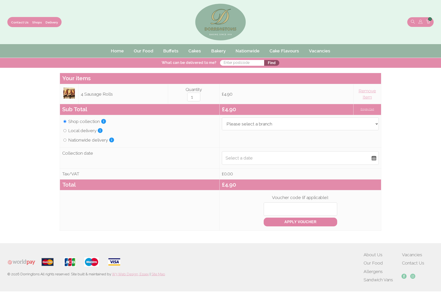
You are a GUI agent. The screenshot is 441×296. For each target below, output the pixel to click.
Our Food (373, 262)
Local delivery (81, 130)
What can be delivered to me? (189, 62)
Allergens (373, 271)
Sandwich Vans (378, 279)
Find (272, 63)
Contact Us (19, 22)
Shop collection (83, 121)
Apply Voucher (300, 222)
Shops (37, 22)
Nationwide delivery (87, 139)
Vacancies (412, 254)
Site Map (158, 274)
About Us (373, 254)
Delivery (51, 22)
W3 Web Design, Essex (130, 274)
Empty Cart (367, 109)
